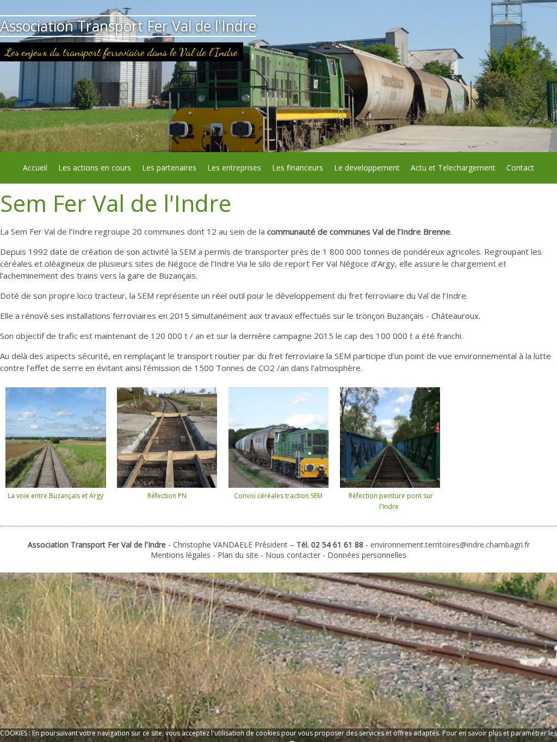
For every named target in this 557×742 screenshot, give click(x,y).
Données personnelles (366, 555)
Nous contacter (292, 555)
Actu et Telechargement (453, 167)
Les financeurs (297, 167)
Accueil (35, 167)
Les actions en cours (94, 167)
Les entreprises (234, 167)
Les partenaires (169, 167)
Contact (520, 167)
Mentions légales (181, 555)
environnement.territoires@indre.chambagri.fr (450, 544)
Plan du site (239, 555)
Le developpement (367, 167)
